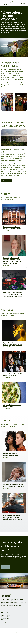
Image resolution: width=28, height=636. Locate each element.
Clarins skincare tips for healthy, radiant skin (11, 454)
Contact (5, 567)
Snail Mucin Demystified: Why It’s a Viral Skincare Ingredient (13, 485)
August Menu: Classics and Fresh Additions (12, 406)
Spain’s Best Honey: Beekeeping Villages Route (12, 344)
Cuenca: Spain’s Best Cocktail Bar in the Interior (13, 375)
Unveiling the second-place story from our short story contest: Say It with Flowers (12, 294)
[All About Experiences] (8, 3)
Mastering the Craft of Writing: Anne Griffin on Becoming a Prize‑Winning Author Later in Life (12, 260)
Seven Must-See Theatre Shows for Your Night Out (12, 228)
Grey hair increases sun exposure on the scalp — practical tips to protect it (12, 517)
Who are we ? (6, 180)
